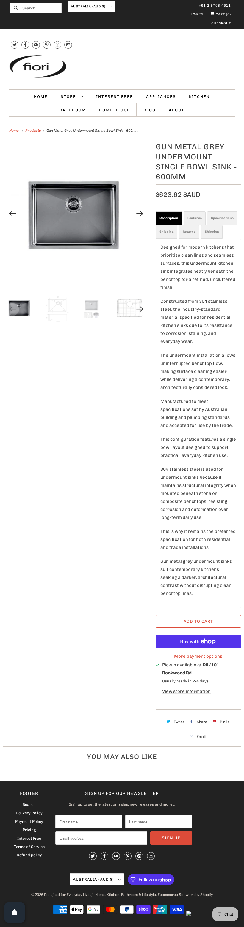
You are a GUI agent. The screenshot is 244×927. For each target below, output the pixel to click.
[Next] (140, 213)
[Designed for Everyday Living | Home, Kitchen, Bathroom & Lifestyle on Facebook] (25, 44)
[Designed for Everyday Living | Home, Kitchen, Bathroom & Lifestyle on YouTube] (36, 44)
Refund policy (29, 855)
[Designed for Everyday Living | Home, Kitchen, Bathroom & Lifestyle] (122, 67)
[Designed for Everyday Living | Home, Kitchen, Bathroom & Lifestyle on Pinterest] (47, 44)
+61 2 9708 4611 (215, 5)
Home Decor (114, 110)
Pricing (29, 830)
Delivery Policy (29, 813)
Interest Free (114, 96)
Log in (197, 14)
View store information (186, 691)
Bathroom (73, 110)
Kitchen (199, 96)
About (176, 110)
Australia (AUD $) (89, 6)
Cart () (223, 14)
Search (29, 804)
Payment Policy (29, 821)
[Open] (14, 912)
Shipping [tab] (166, 232)
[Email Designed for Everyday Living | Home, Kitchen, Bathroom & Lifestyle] (68, 44)
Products (33, 131)
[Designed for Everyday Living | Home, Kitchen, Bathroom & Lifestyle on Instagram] (57, 44)
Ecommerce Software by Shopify (185, 895)
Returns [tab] (189, 232)
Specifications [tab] (222, 218)
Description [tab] (168, 218)
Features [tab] (194, 218)
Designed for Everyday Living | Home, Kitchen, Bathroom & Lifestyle (100, 895)
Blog (149, 110)
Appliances (161, 96)
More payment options (198, 656)
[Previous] (12, 213)
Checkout (221, 23)
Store (69, 96)
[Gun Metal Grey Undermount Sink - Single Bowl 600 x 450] (76, 213)
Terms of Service (29, 846)
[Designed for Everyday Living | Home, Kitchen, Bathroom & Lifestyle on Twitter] (14, 44)
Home (41, 96)
